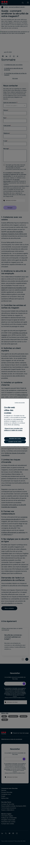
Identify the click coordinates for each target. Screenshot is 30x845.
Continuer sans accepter (20, 402)
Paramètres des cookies (15, 438)
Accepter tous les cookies (15, 441)
